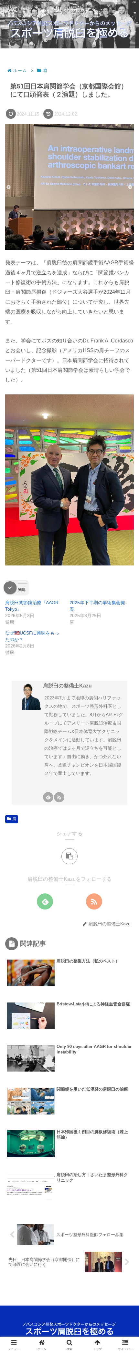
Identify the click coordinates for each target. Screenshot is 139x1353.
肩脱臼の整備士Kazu (67, 685)
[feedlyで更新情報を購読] (48, 797)
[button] (69, 856)
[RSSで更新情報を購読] (59, 797)
